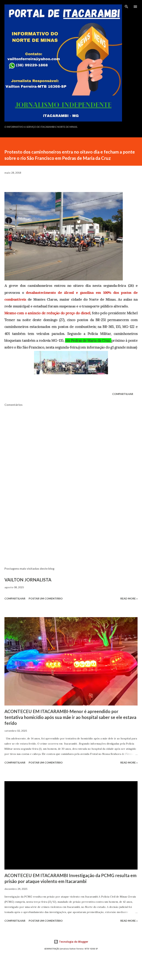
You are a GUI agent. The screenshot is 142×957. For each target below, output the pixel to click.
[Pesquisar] (126, 6)
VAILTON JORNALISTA (27, 579)
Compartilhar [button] (122, 393)
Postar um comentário (46, 598)
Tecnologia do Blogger (73, 941)
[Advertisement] (71, 529)
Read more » (129, 598)
